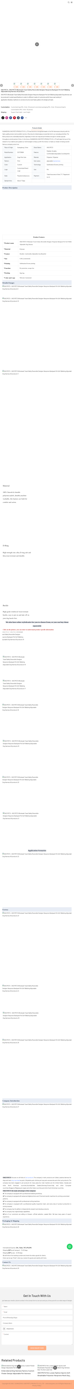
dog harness (56, 161)
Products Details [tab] (37, 128)
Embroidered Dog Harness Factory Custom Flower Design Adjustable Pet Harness (17, 1372)
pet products (29, 1177)
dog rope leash (15, 1180)
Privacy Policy (36, 1385)
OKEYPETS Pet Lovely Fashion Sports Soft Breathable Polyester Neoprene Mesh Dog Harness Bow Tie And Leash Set (54, 1374)
